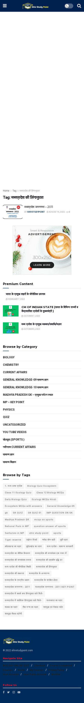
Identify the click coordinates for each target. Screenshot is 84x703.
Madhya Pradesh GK (17, 519)
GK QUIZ (18, 513)
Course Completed (61, 665)
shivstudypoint (36, 212)
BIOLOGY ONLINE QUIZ (16, 665)
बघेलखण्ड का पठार (13, 546)
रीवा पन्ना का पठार (30, 607)
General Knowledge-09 (60, 506)
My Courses (37, 670)
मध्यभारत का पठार (55, 600)
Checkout (39, 665)
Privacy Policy (56, 670)
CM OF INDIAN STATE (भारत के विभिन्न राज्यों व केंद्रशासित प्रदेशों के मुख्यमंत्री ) (49, 309)
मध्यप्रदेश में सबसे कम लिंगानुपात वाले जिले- (24, 593)
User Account (11, 674)
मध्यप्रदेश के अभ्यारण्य (39, 573)
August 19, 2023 (56, 212)
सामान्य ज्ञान (8, 454)
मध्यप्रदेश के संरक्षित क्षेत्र (46, 580)
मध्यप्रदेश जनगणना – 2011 (38, 207)
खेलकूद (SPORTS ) (13, 439)
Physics (9, 409)
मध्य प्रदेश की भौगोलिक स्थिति (18, 566)
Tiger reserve (13, 539)
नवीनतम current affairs (19, 447)
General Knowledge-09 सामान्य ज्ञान (25, 379)
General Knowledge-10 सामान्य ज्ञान (25, 387)
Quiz (6, 417)
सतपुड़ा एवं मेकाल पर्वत (53, 607)
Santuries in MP (14, 533)
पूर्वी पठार (64, 539)
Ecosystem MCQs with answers (23, 506)
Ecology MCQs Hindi (44, 499)
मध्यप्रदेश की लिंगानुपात (30, 190)
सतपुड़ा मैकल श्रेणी (13, 613)
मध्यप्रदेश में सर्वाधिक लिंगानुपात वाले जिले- (23, 600)
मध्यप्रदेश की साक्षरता (14, 573)
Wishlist (55, 674)
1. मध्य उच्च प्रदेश (13, 486)
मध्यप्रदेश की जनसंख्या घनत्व (18, 560)
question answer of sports (50, 526)
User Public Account (34, 674)
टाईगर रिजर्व (31, 539)
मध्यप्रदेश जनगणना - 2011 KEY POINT (54, 587)
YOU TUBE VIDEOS (15, 432)
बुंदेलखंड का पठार (34, 546)
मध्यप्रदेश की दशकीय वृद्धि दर (49, 560)
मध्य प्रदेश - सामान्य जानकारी (60, 546)
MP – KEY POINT (13, 402)
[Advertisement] (42, 55)
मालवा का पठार (11, 607)
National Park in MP (17, 526)
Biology (8, 357)
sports (57, 533)
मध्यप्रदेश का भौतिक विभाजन (17, 553)
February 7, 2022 (16, 299)
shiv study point (38, 533)
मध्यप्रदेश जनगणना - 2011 (17, 587)
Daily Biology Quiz (16, 499)
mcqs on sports (43, 519)
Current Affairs (15, 372)
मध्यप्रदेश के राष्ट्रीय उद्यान (17, 580)
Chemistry (11, 364)
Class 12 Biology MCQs (50, 492)
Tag (14, 190)
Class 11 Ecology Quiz (18, 492)
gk (6, 513)
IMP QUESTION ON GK (59, 513)
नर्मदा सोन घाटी (48, 539)
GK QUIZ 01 (34, 513)
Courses (8, 670)
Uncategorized (14, 424)
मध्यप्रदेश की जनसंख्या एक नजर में (51, 553)
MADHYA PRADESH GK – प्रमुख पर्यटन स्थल (28, 394)
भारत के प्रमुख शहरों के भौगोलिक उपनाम (25, 294)
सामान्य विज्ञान (9, 462)
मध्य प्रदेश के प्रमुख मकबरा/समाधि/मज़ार (41, 324)
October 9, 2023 (31, 329)
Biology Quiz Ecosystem (41, 486)
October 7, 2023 (31, 316)
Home (6, 190)
